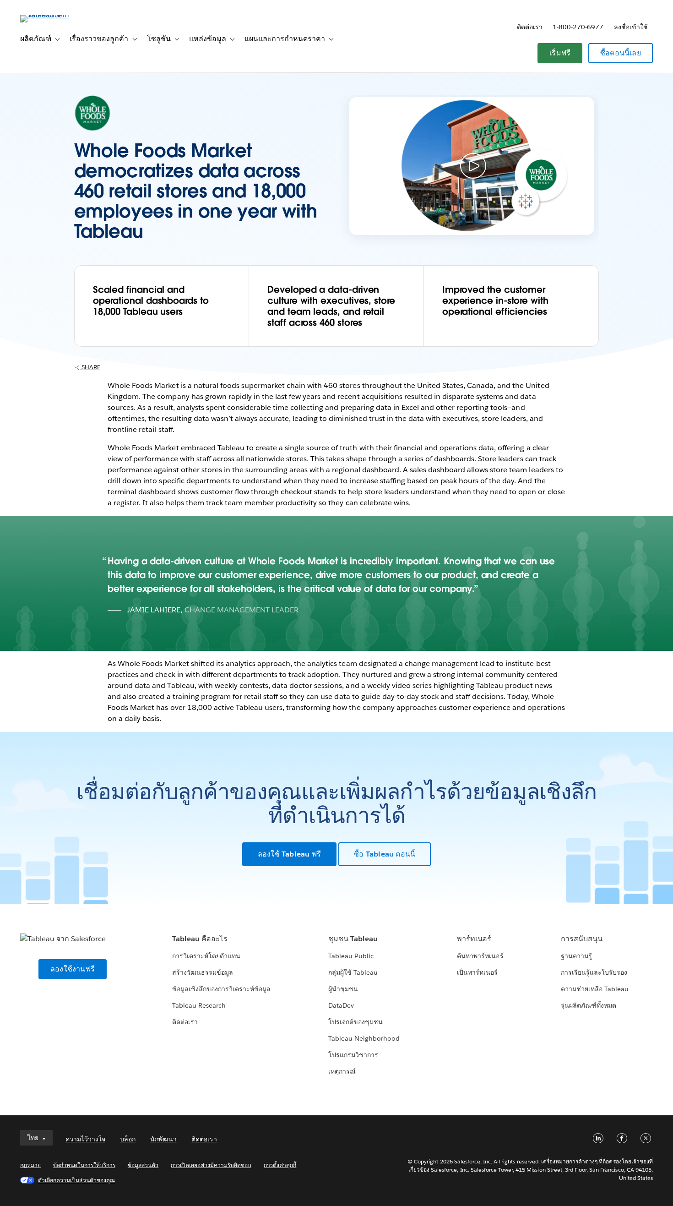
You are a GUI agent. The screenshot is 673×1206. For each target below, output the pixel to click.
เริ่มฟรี (559, 53)
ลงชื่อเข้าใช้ (631, 27)
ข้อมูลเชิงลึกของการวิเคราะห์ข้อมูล (221, 989)
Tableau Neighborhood (364, 1038)
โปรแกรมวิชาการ (353, 1055)
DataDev (341, 1005)
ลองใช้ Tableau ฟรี (289, 854)
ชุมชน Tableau (353, 939)
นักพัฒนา (163, 1139)
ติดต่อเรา (530, 27)
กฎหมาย (30, 1165)
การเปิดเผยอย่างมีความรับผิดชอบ (211, 1165)
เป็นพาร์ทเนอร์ (477, 972)
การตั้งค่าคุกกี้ (280, 1165)
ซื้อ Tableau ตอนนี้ (384, 854)
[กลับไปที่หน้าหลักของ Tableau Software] (54, 15)
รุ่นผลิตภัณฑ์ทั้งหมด (588, 1005)
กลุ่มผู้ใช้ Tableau (353, 972)
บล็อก (128, 1139)
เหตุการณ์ (342, 1071)
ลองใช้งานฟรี (72, 969)
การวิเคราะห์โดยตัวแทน (206, 956)
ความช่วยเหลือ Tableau (595, 989)
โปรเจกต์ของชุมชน (355, 1022)
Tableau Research (199, 1005)
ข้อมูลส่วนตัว (143, 1165)
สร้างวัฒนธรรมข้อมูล (202, 972)
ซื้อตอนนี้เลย (620, 53)
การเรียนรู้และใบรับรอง (594, 972)
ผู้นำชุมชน (343, 989)
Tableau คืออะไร (200, 939)
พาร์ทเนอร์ (474, 939)
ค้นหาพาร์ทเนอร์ (480, 956)
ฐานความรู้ (576, 956)
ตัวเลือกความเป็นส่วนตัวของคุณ (76, 1180)
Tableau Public (351, 956)
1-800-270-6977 (578, 27)
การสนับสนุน (581, 939)
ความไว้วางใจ (85, 1139)
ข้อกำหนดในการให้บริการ (84, 1165)
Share (90, 367)
